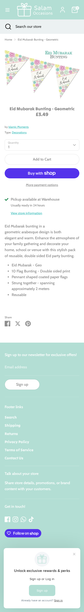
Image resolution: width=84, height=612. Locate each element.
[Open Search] (8, 27)
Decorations (19, 132)
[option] (42, 72)
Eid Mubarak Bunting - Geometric (38, 39)
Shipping (13, 425)
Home (8, 39)
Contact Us (14, 458)
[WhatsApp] (23, 519)
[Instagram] (15, 519)
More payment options (42, 185)
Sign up (22, 384)
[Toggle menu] (7, 10)
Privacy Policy (17, 441)
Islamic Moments (18, 127)
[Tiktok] (31, 519)
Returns (11, 433)
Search (11, 417)
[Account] (62, 8)
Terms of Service (19, 450)
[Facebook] (7, 519)
